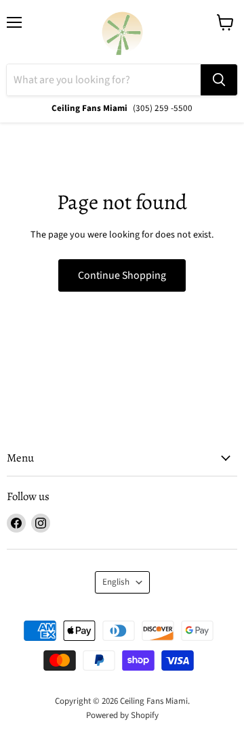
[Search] (219, 79)
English (115, 582)
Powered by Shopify (122, 715)
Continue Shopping (122, 275)
